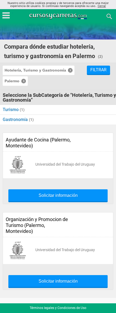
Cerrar (102, 6)
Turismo (11, 109)
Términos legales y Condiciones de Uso (58, 308)
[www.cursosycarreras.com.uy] (58, 16)
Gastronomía (16, 119)
